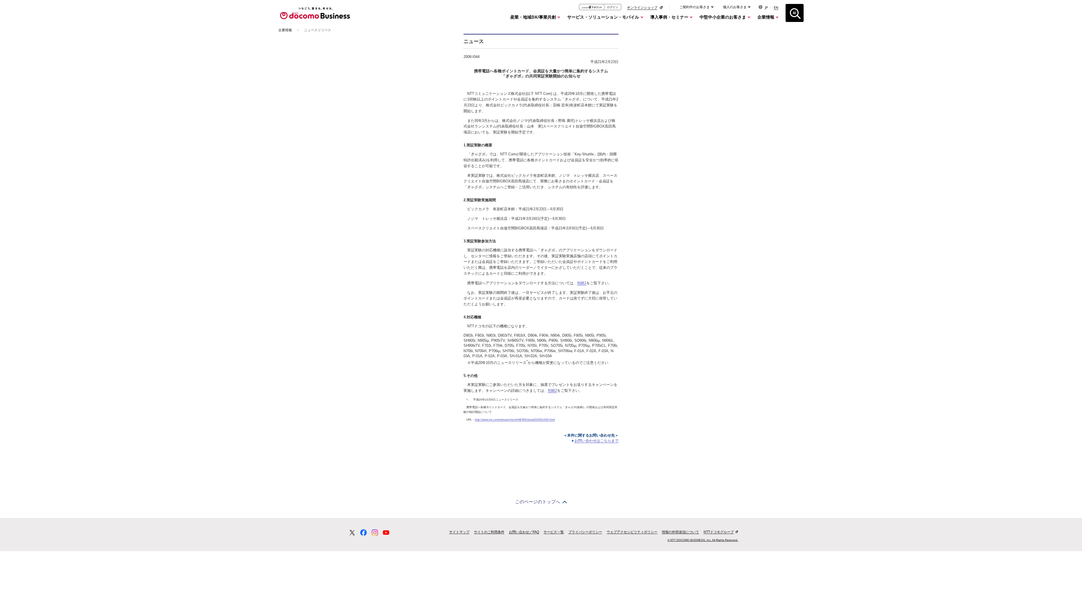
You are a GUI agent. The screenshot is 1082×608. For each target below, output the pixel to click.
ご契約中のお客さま (695, 7)
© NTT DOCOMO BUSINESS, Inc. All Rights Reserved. (703, 540)
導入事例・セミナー (669, 17)
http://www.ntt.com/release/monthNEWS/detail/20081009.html (515, 419)
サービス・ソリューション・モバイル (603, 17)
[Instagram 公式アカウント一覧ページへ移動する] (374, 532)
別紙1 (581, 283)
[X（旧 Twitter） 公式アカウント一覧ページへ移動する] (352, 532)
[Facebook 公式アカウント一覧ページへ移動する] (363, 532)
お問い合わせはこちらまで (596, 441)
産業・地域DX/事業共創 (533, 17)
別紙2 (552, 390)
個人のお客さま (735, 7)
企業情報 (765, 17)
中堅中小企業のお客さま (723, 17)
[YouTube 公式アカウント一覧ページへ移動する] (386, 532)
